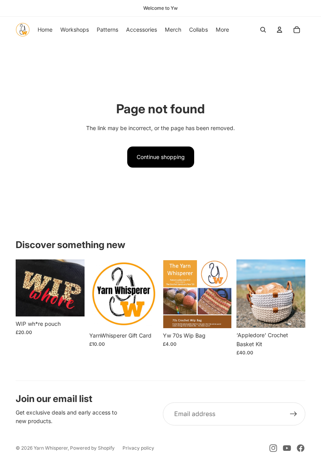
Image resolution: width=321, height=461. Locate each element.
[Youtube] (287, 448)
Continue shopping (161, 157)
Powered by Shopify (92, 448)
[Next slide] (299, 293)
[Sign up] (293, 414)
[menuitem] (222, 29)
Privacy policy (138, 448)
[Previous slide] (242, 293)
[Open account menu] (279, 29)
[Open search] (263, 29)
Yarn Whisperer (51, 448)
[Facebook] (300, 448)
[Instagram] (273, 448)
